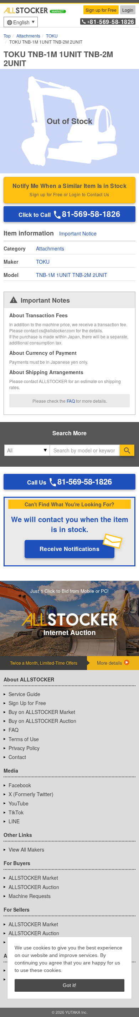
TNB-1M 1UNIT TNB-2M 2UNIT (71, 274)
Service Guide (24, 694)
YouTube (19, 803)
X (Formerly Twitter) (31, 794)
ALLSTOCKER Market (33, 877)
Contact (17, 756)
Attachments (50, 248)
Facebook (20, 785)
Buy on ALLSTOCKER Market (42, 711)
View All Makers (26, 849)
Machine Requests (30, 895)
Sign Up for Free (27, 702)
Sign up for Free (101, 10)
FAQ (71, 401)
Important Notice (78, 233)
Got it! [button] (69, 985)
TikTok (16, 812)
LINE (14, 821)
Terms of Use (24, 739)
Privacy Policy (24, 747)
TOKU (43, 261)
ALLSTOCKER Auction (34, 887)
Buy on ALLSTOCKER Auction (42, 720)
